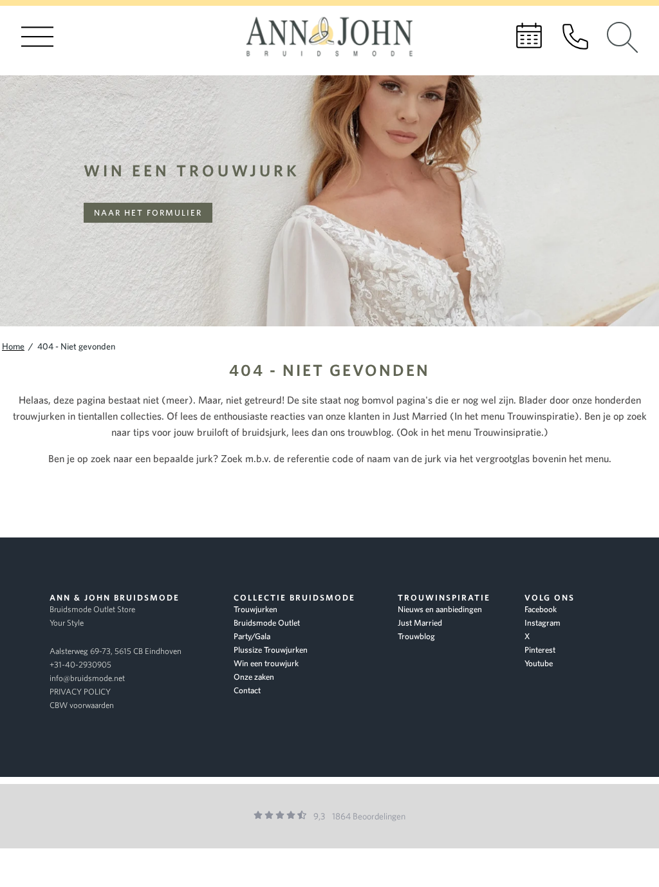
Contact (247, 690)
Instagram (542, 623)
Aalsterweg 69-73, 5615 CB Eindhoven (115, 651)
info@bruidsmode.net (87, 678)
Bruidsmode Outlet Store (92, 609)
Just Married (420, 623)
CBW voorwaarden (82, 705)
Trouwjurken (255, 609)
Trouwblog (416, 636)
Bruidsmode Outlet (267, 623)
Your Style (67, 623)
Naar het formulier (148, 213)
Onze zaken (254, 677)
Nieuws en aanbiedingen (440, 609)
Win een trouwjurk (192, 170)
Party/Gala (252, 636)
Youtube (538, 663)
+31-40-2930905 (80, 664)
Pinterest (539, 650)
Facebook (540, 609)
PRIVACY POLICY (80, 691)
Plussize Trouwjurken (271, 650)
